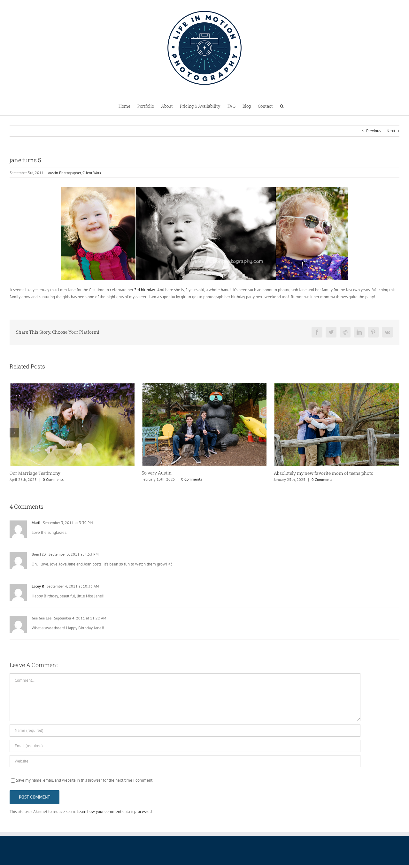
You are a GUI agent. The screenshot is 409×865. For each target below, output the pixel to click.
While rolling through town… (329, 473)
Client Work (91, 172)
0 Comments (85, 479)
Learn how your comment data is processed (114, 811)
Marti (36, 522)
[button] (282, 105)
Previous (373, 130)
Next (391, 130)
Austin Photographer (64, 172)
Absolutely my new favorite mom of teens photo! (218, 473)
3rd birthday (144, 289)
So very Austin (51, 473)
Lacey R (38, 586)
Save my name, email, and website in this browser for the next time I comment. (84, 780)
